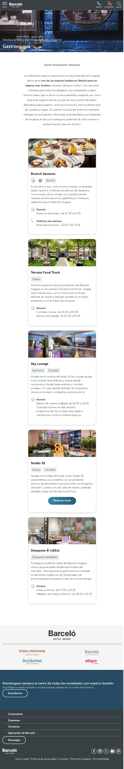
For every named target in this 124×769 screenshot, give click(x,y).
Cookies (63, 759)
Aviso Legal (22, 759)
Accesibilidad (101, 759)
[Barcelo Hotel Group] (9, 751)
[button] (4, 5)
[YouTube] (112, 751)
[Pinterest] (118, 751)
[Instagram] (100, 751)
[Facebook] (94, 751)
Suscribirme (15, 693)
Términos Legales (80, 759)
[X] (106, 751)
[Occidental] (32, 661)
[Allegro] (91, 661)
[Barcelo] (92, 652)
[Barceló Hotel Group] (15, 5)
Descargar (14, 740)
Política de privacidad (43, 759)
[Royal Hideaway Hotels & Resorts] (32, 652)
